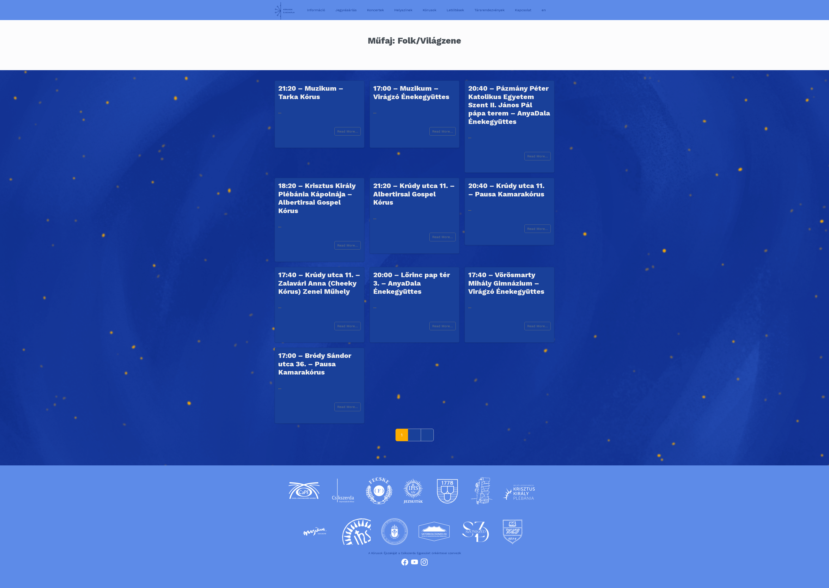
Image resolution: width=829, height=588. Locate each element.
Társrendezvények (489, 10)
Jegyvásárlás (346, 10)
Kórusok (429, 10)
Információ (316, 10)
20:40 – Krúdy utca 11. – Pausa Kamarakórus (506, 190)
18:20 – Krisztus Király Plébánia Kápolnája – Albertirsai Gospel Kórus (317, 198)
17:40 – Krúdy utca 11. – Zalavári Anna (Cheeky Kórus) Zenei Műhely (319, 283)
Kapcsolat (523, 10)
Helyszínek (403, 10)
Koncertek (375, 10)
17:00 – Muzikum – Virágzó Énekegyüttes (411, 92)
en (544, 10)
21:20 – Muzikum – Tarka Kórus (310, 92)
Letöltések (455, 10)
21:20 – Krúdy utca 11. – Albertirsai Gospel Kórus (414, 194)
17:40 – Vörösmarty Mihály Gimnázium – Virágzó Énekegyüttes (506, 283)
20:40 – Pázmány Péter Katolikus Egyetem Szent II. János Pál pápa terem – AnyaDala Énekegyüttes (509, 105)
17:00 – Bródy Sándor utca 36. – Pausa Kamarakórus (314, 363)
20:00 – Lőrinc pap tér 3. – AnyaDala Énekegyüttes (411, 283)
